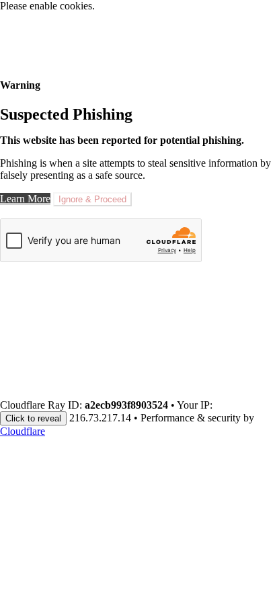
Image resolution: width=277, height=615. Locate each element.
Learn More (25, 198)
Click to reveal (33, 418)
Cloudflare (22, 431)
